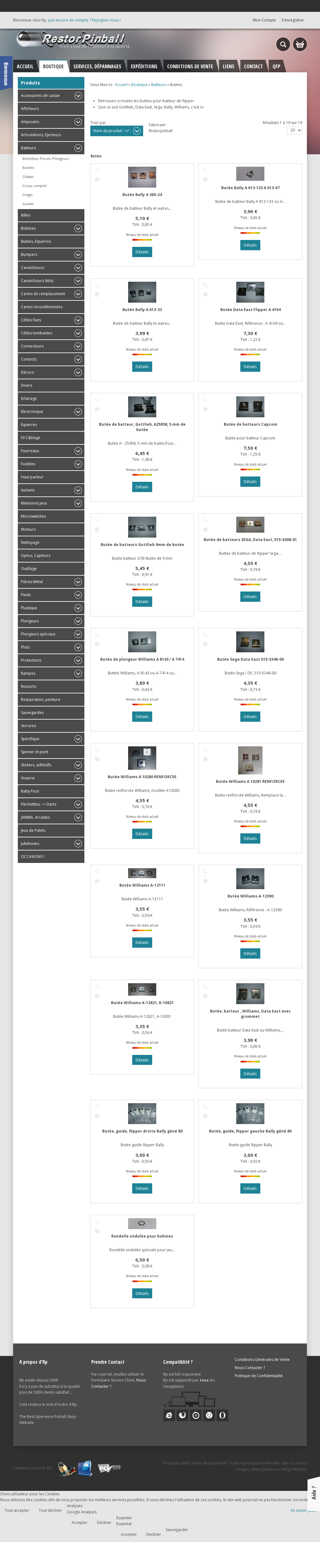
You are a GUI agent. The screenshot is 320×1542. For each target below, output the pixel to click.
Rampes (28, 673)
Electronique (32, 411)
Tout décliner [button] (50, 1510)
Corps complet (34, 185)
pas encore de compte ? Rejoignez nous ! (84, 20)
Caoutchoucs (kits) (37, 280)
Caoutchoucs (32, 267)
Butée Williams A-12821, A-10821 (142, 1002)
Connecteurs (32, 346)
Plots (25, 647)
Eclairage (29, 398)
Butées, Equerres (36, 241)
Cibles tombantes (36, 333)
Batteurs (28, 148)
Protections (31, 660)
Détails (97, 179)
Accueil (121, 84)
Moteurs (28, 529)
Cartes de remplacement (43, 293)
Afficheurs (30, 108)
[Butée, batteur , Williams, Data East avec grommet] (205, 986)
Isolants (28, 490)
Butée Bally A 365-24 (142, 194)
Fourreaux (30, 450)
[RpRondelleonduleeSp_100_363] (97, 1221)
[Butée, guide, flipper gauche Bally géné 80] (205, 1106)
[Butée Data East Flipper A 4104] (205, 285)
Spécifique (30, 738)
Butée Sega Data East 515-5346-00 (250, 659)
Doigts (27, 194)
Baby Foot (30, 791)
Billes (25, 215)
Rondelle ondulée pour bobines (142, 1236)
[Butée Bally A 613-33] (97, 285)
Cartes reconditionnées (41, 306)
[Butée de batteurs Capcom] (205, 399)
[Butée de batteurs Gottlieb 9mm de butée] (97, 520)
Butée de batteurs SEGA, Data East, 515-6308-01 (250, 539)
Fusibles (28, 464)
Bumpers (29, 254)
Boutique (139, 84)
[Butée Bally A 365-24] (97, 170)
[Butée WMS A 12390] (205, 871)
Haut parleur (32, 477)
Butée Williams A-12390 (250, 896)
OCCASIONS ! (32, 856)
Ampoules (30, 121)
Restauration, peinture (40, 699)
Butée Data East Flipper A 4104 (250, 309)
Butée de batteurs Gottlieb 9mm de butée (142, 544)
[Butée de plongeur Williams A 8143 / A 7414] (97, 634)
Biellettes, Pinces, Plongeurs (45, 158)
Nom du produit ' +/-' (112, 130)
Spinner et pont (34, 751)
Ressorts (28, 686)
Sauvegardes (32, 712)
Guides (28, 203)
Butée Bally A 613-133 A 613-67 (250, 187)
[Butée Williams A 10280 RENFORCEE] (97, 749)
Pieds (26, 594)
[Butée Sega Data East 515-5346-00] (205, 634)
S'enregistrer (293, 20)
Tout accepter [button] (17, 1510)
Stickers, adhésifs (36, 765)
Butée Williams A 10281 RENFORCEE (250, 781)
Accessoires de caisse (40, 95)
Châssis (27, 176)
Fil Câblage (30, 437)
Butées (28, 167)
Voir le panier (300, 44)
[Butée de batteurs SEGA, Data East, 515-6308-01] (205, 520)
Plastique (29, 608)
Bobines (28, 228)
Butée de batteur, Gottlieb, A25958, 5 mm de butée (142, 427)
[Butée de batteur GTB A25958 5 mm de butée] (97, 399)
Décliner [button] (104, 1522)
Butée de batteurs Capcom (250, 424)
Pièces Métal (32, 581)
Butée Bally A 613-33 (142, 309)
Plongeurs (30, 621)
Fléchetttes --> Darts (38, 804)
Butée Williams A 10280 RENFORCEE (142, 776)
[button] (302, 1524)
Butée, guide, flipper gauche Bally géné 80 (250, 1131)
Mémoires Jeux (34, 503)
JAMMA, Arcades (35, 817)
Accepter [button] (80, 1522)
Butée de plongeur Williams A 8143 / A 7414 (142, 659)
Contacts (29, 359)
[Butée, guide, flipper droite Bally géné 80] (97, 1106)
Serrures (28, 725)
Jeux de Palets (33, 830)
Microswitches (33, 516)
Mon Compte (264, 20)
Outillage (29, 568)
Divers (26, 385)
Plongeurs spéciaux (38, 634)
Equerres (29, 424)
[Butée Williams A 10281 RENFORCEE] (205, 749)
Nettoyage (30, 542)
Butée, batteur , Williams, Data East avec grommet (250, 1013)
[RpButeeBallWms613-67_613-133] (205, 170)
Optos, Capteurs (35, 555)
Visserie (28, 778)
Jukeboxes (30, 843)
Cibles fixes (31, 320)
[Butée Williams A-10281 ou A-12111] (97, 871)
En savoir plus (303, 1510)
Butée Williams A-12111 (142, 885)
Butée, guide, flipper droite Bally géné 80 (142, 1131)
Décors (27, 372)
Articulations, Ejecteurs (41, 134)
